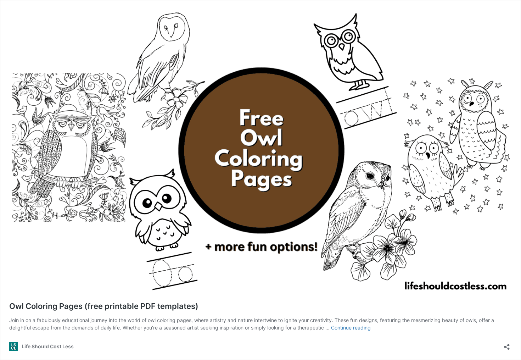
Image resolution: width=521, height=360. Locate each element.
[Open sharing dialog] (507, 344)
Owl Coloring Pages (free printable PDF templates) (103, 306)
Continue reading (351, 328)
